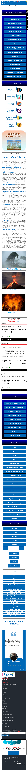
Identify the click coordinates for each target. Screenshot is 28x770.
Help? (3, 1)
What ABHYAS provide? (6, 697)
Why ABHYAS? (14, 553)
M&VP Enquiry (13, 753)
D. (22, 361)
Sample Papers (4, 703)
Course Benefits (14, 565)
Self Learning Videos (5, 726)
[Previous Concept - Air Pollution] (5, 548)
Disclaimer (4, 757)
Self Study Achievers (5, 719)
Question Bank (4, 706)
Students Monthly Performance (7, 720)
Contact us (4, 691)
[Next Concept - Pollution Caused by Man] (21, 548)
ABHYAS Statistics (5, 722)
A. (5, 330)
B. (12, 331)
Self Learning (14, 557)
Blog (3, 694)
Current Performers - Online (7, 714)
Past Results (4, 710)
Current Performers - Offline (7, 716)
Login (3, 3)
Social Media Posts (5, 701)
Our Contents (4, 723)
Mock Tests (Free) (5, 725)
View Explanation (7, 339)
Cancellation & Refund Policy (7, 758)
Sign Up (14, 561)
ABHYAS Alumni (5, 711)
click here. (18, 731)
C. (20, 329)
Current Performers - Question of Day (8, 717)
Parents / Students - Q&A (6, 698)
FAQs (14, 1)
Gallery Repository (5, 713)
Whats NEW (4, 692)
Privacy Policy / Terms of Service (13, 757)
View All (22, 670)
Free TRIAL (13, 729)
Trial (19, 1)
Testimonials (4, 700)
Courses (9, 1)
